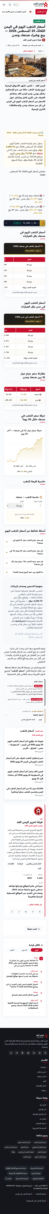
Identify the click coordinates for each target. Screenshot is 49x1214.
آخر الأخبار (42, 1109)
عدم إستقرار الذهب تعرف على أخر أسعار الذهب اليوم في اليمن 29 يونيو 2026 (24, 761)
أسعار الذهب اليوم (24, 1142)
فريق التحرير (36, 1173)
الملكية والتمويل (38, 1178)
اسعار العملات (41, 1123)
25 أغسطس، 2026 (13, 45)
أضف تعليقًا (32, 929)
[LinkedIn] (28, 1053)
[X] (39, 1053)
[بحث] (9, 4)
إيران (40, 719)
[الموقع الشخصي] (12, 912)
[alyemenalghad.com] (19, 912)
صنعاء (40, 153)
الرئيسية (43, 1105)
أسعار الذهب (27, 730)
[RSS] (11, 1053)
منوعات (43, 1067)
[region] (24, 275)
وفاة (13, 1152)
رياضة (44, 1090)
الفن (44, 1081)
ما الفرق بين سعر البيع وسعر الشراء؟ (28, 572)
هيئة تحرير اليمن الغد (32, 40)
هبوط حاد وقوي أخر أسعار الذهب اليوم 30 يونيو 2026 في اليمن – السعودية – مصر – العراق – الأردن (25, 746)
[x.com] (40, 912)
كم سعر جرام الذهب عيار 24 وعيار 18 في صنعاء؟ (26, 552)
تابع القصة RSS (37, 735)
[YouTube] (34, 1053)
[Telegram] (17, 1053)
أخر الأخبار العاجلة (39, 1114)
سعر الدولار (25, 1147)
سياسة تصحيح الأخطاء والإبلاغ (16, 1168)
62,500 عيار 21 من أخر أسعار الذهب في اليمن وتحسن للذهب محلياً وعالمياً (25, 791)
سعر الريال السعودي (39, 1147)
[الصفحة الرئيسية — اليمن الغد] (40, 4)
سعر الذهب (27, 1157)
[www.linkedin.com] (26, 912)
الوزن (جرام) (38, 501)
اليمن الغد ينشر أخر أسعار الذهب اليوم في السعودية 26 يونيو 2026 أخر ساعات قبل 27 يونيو (25, 776)
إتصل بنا (43, 1119)
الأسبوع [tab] (24, 950)
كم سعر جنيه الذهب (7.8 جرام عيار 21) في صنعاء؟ (27, 562)
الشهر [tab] (12, 950)
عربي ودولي (41, 1072)
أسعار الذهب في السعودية (36, 1201)
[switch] (16, 4)
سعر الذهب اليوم (40, 1157)
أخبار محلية (41, 1076)
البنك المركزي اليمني (28, 719)
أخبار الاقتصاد (39, 21)
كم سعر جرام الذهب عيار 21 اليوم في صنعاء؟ (28, 541)
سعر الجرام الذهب (40, 1142)
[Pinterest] (22, 1053)
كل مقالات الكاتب (34, 905)
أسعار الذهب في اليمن (26, 1152)
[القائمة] (3, 4)
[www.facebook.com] (33, 912)
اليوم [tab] (36, 950)
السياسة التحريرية (39, 1128)
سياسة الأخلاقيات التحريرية (18, 1173)
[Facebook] (45, 1053)
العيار (22, 501)
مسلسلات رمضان (11, 1147)
